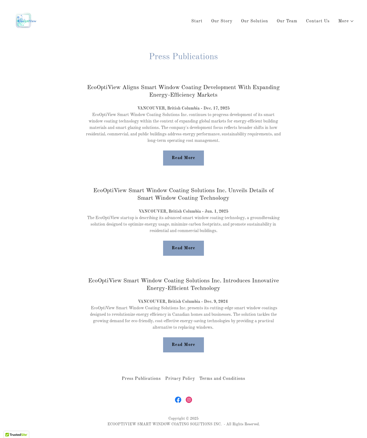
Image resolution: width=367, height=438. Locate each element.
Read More (183, 158)
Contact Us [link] (318, 21)
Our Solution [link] (254, 21)
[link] (27, 20)
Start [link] (197, 21)
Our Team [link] (287, 21)
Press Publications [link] (141, 379)
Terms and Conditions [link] (222, 379)
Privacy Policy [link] (180, 379)
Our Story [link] (221, 21)
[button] (346, 21)
